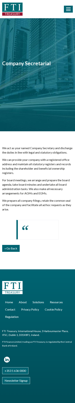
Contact (10, 309)
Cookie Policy (53, 309)
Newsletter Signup (16, 380)
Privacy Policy (30, 309)
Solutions (38, 302)
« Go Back (11, 248)
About (23, 302)
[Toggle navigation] (68, 9)
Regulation (12, 316)
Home (9, 302)
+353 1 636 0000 (15, 370)
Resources (56, 302)
